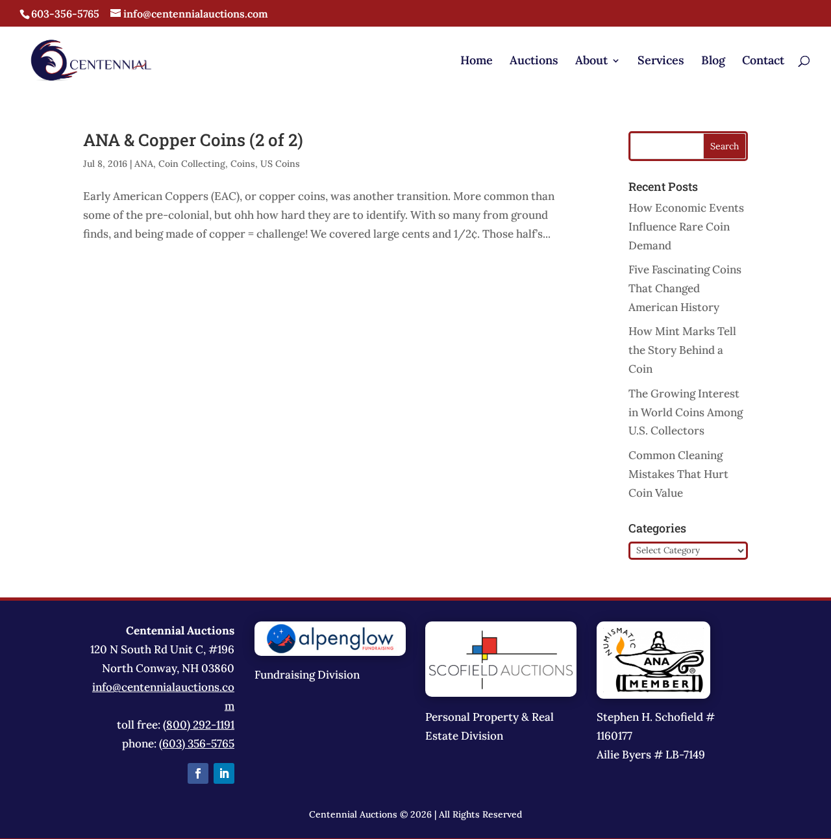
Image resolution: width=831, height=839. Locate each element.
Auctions (534, 62)
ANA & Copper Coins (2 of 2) (193, 140)
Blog (713, 62)
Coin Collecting (191, 163)
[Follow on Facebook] (198, 773)
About (591, 62)
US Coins (280, 163)
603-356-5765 (65, 13)
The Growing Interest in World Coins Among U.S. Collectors (685, 412)
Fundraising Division (307, 675)
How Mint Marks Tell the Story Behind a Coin (682, 350)
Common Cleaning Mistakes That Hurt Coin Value (678, 474)
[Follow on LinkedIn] (224, 773)
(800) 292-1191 (198, 725)
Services (661, 62)
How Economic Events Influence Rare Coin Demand (686, 227)
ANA (143, 163)
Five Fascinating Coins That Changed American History (684, 288)
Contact (763, 62)
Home (476, 62)
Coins (242, 163)
